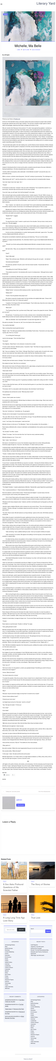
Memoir (7, 971)
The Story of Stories (40, 884)
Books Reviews (9, 948)
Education (7, 955)
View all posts (20, 805)
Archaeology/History (10, 945)
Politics (7, 978)
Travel (6, 985)
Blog (6, 946)
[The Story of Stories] (42, 870)
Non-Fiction (8, 974)
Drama (6, 953)
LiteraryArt (7, 969)
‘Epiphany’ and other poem (37, 946)
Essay (6, 959)
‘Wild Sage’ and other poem (37, 955)
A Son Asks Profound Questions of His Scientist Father (13, 887)
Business (7, 950)
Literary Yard (46, 3)
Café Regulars (34, 945)
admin (18, 49)
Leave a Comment (36, 49)
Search (32, 928)
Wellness (7, 988)
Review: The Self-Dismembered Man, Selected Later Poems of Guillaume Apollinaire (40, 951)
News (6, 972)
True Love (35, 917)
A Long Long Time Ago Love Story (14, 919)
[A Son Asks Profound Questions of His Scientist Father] (14, 870)
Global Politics (8, 962)
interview (7, 964)
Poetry (6, 976)
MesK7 (30, 1059)
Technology (8, 983)
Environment (8, 957)
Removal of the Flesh (19, 1009)
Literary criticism (9, 967)
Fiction (5, 14)
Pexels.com (17, 119)
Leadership (8, 966)
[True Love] (42, 904)
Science (7, 981)
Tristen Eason (8, 1009)
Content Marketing (9, 952)
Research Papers (9, 979)
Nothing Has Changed (36, 948)
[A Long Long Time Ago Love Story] (14, 904)
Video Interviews (9, 986)
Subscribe (21, 929)
